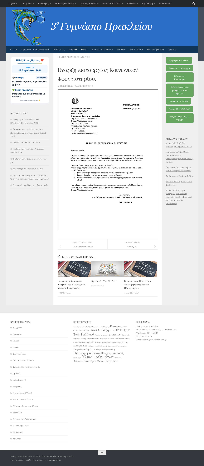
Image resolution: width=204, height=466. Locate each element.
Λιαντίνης (124, 342)
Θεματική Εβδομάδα (85, 342)
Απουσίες (112, 331)
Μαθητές (73, 49)
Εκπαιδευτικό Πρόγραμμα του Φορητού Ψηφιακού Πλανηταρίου (138, 284)
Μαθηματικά (80, 345)
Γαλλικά (87, 334)
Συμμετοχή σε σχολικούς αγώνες (28, 168)
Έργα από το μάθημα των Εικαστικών (30, 185)
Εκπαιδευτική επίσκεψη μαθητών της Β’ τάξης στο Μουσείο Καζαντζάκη (71, 284)
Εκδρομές (17, 386)
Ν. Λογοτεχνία (121, 346)
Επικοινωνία (165, 3)
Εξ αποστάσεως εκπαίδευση (25, 406)
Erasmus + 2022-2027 (178, 101)
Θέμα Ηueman (55, 460)
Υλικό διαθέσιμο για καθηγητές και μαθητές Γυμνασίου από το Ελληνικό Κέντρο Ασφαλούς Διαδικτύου (179, 197)
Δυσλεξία (126, 335)
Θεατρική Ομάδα (155, 49)
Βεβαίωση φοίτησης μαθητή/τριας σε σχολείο (180, 90)
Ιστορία (96, 341)
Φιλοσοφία (118, 358)
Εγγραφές (76, 339)
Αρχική (11, 3)
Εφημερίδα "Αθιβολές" (179, 109)
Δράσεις (172, 49)
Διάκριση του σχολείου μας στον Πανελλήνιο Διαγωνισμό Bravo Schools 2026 (28, 132)
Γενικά (13, 49)
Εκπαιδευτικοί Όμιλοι (102, 49)
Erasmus (115, 326)
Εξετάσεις (17, 412)
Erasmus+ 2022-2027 (111, 3)
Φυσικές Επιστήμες (85, 361)
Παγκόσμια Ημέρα (83, 349)
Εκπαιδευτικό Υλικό (22, 393)
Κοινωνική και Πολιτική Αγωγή (110, 342)
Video (88, 330)
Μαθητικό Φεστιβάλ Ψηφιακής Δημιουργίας (102, 346)
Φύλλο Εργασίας (107, 361)
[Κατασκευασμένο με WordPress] (29, 460)
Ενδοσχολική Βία (86, 339)
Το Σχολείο (26, 3)
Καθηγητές (43, 3)
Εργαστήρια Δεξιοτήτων (24, 419)
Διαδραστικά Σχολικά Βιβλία (179, 176)
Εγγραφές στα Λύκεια (179, 60)
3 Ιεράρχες (77, 327)
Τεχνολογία (77, 358)
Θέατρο (119, 338)
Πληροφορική (83, 353)
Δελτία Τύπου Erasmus (23, 360)
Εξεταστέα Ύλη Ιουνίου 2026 (26, 142)
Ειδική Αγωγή (19, 379)
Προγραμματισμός (112, 353)
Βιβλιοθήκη (147, 3)
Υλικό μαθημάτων (98, 356)
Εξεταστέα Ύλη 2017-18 (103, 281)
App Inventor (87, 326)
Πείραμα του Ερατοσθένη (104, 349)
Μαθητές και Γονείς (64, 3)
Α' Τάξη (103, 330)
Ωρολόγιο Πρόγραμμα (179, 68)
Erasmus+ (131, 3)
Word (94, 330)
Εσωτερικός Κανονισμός (179, 77)
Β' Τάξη (121, 330)
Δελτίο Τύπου (116, 334)
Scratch (82, 330)
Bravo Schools (98, 327)
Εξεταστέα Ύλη (97, 339)
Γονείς (84, 49)
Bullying (106, 326)
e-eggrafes (17, 327)
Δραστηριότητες (88, 3)
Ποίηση (97, 353)
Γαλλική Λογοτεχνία (101, 335)
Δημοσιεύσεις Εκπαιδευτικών (35, 49)
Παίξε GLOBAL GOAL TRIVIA (179, 118)
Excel (122, 327)
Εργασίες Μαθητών (109, 339)
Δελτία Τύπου (136, 49)
